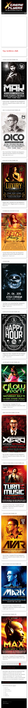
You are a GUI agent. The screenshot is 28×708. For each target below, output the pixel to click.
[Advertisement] (14, 32)
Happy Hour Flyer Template (11, 312)
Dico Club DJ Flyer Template (11, 110)
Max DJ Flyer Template (9, 614)
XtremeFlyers (9, 701)
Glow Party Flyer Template (11, 362)
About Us (6, 687)
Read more (5, 104)
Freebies (6, 694)
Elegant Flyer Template (10, 160)
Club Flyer (6, 261)
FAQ (5, 692)
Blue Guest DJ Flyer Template (12, 564)
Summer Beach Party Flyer (11, 211)
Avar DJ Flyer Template (10, 513)
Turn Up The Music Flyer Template (13, 463)
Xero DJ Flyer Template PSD (11, 412)
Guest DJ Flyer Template (10, 59)
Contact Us (6, 695)
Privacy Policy (7, 689)
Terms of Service (7, 691)
